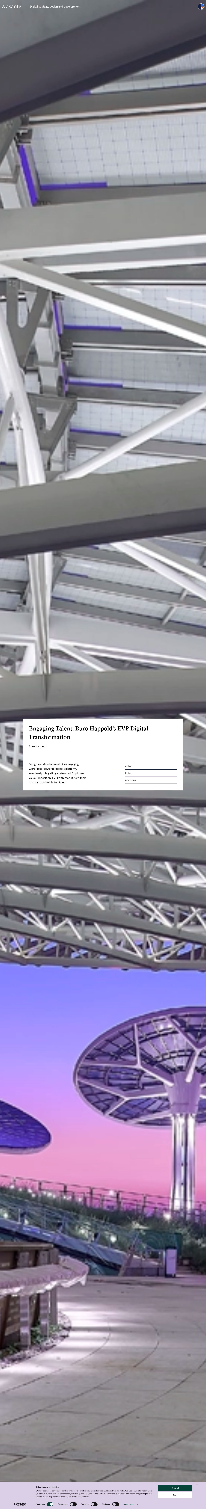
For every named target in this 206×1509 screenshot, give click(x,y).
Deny (175, 1495)
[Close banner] (197, 1486)
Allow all (175, 1488)
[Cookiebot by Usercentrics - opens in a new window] (20, 1504)
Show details (129, 1504)
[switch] (73, 1504)
